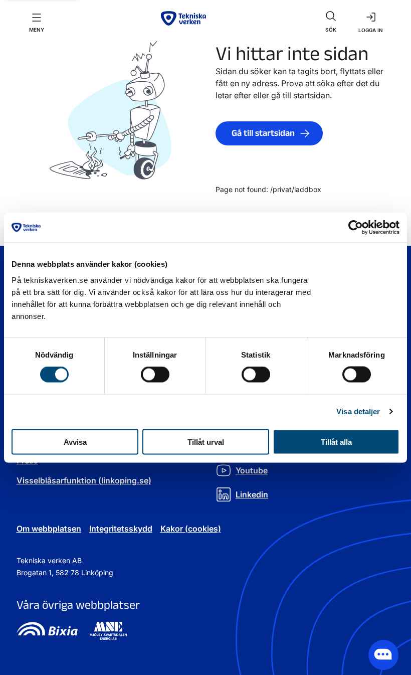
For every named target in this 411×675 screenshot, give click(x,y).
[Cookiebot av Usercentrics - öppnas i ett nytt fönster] (355, 227)
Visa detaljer (358, 411)
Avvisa (75, 441)
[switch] (155, 375)
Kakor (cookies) (190, 529)
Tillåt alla (336, 441)
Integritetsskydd (120, 529)
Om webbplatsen (49, 529)
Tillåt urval (205, 441)
